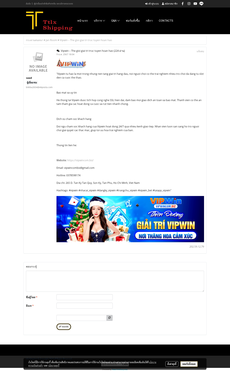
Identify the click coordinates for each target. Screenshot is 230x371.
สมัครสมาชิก (171, 3)
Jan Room (51, 40)
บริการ (98, 20)
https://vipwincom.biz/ (80, 160)
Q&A (114, 20)
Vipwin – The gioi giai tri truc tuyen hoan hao (86, 40)
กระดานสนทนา (34, 40)
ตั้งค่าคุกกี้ (171, 364)
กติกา (149, 20)
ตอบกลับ (65, 326)
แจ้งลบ (200, 51)
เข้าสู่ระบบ (153, 3)
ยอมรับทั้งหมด (189, 364)
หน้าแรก (82, 20)
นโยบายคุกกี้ (53, 365)
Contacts (166, 20)
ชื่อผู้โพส (31, 297)
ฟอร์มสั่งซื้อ (133, 20)
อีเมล (30, 305)
